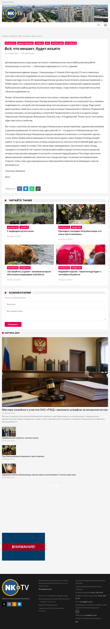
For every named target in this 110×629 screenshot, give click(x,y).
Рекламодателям (45, 589)
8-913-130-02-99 (96, 593)
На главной (71, 43)
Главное (39, 43)
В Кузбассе (13, 36)
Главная (5, 36)
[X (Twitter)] (4, 604)
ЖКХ (47, 43)
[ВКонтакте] (19, 188)
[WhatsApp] (31, 188)
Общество (76, 227)
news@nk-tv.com (86, 602)
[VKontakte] (9, 604)
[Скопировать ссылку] (38, 188)
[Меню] (105, 25)
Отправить (13, 324)
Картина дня (57, 43)
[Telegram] (25, 188)
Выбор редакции (25, 43)
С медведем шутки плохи (20, 231)
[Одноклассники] (14, 604)
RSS (76, 622)
